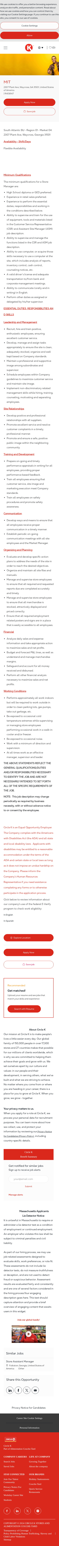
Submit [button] (28, 1186)
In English (8, 915)
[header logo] (29, 47)
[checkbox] (29, 111)
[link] (16, 1195)
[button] (5, 47)
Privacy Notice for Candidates (29, 1407)
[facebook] (7, 1511)
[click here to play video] (28, 1334)
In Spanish (9, 921)
